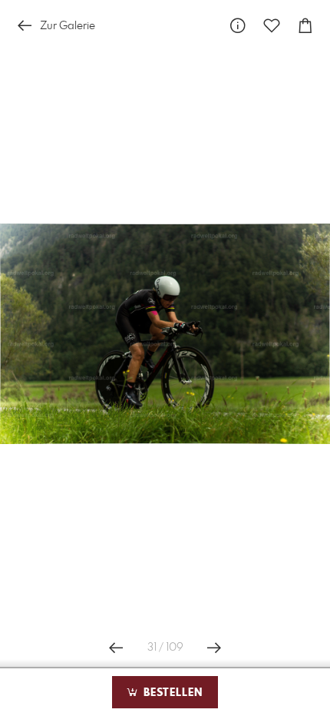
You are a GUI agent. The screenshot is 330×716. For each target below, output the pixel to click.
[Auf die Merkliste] (271, 25)
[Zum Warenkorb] (305, 25)
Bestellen (171, 693)
